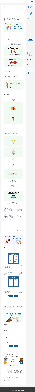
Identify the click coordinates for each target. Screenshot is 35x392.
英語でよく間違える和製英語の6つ (9, 11)
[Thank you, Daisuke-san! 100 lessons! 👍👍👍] (30, 25)
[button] (31, 1)
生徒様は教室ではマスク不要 (9, 354)
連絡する (31, 14)
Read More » (5, 221)
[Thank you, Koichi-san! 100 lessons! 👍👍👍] (30, 33)
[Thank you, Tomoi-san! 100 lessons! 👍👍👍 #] (30, 29)
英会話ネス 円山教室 (29, 6)
